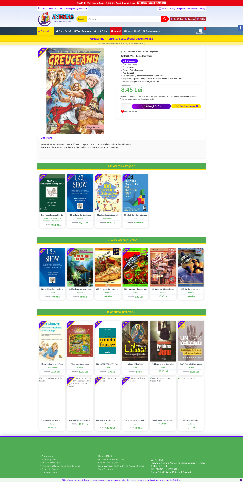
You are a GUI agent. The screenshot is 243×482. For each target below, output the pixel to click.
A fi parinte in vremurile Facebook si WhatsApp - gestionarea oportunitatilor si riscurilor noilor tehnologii (52, 364)
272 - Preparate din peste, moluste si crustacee (107, 289)
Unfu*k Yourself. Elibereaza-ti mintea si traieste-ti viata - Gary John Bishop (190, 364)
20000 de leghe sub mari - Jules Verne (80, 289)
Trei (135, 218)
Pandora (108, 424)
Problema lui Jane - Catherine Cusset (163, 364)
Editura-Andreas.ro (171, 463)
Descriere (46, 137)
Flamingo (80, 367)
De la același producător (121, 240)
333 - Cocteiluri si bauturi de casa (163, 289)
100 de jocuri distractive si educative (107, 215)
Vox (135, 424)
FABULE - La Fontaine (191, 420)
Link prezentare (129, 61)
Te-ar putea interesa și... (121, 312)
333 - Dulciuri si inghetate (190, 289)
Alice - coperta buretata (80, 364)
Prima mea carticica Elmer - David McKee (107, 420)
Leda (163, 367)
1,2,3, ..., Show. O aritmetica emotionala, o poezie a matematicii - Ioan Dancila (80, 215)
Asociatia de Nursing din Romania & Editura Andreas (52, 219)
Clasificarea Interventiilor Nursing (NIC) (52, 215)
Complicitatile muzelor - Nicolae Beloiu (163, 420)
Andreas (133, 64)
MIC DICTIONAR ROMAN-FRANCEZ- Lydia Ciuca (107, 364)
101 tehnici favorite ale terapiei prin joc (135, 215)
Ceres (52, 424)
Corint (107, 367)
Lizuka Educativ (52, 367)
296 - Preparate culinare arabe (135, 289)
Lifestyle (191, 367)
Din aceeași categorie (121, 166)
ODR (161, 459)
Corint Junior (107, 218)
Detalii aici (177, 480)
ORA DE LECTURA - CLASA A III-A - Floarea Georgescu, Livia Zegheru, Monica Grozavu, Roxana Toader (79, 420)
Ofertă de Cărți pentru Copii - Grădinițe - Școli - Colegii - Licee (121, 3)
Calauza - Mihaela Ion (135, 364)
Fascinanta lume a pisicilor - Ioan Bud (52, 420)
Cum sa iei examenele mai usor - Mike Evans (135, 420)
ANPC (153, 459)
